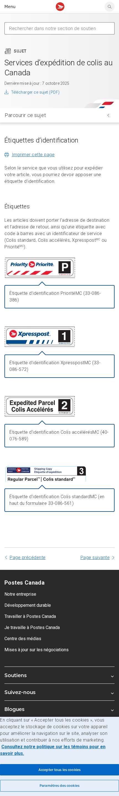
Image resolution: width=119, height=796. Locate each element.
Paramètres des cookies (59, 785)
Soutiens (15, 675)
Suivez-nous (19, 692)
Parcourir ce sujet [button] (25, 115)
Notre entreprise (20, 594)
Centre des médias (22, 638)
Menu (9, 6)
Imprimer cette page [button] (33, 154)
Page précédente (28, 557)
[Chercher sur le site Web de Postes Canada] (110, 7)
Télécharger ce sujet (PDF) (35, 92)
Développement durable (27, 605)
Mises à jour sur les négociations (36, 649)
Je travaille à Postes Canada (32, 627)
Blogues (14, 709)
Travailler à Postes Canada (30, 616)
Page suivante (95, 557)
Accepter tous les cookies (59, 770)
